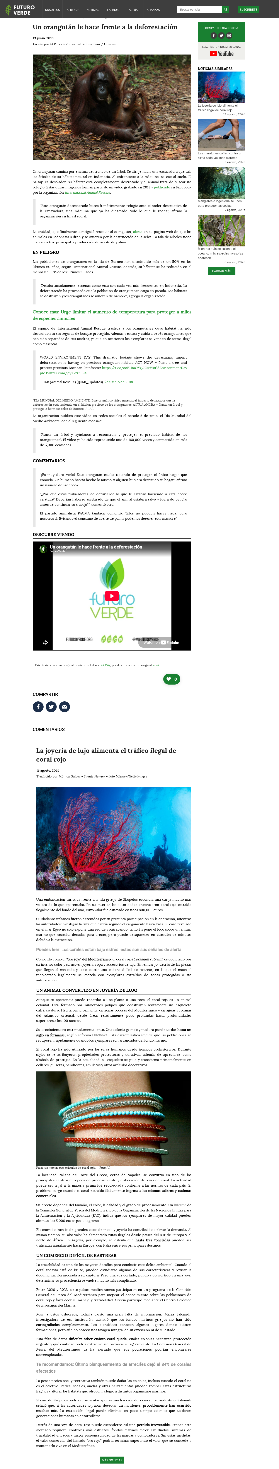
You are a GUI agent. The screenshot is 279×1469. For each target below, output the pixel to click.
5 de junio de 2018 (118, 382)
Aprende (73, 10)
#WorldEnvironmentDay (167, 368)
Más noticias (112, 1460)
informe (180, 1205)
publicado (162, 187)
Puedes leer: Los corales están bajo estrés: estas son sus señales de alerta (109, 949)
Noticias (93, 10)
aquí (156, 665)
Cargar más (221, 271)
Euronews (99, 1035)
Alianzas (153, 10)
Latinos (113, 10)
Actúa (133, 10)
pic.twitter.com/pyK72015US (63, 373)
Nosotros (52, 10)
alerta (137, 232)
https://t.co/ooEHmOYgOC (124, 368)
